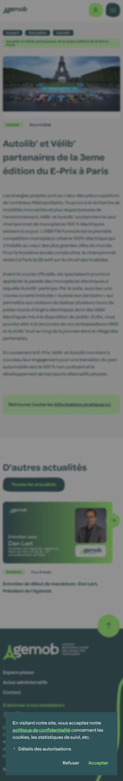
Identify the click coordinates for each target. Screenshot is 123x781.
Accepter (98, 763)
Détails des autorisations (44, 749)
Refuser (71, 763)
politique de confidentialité (41, 730)
